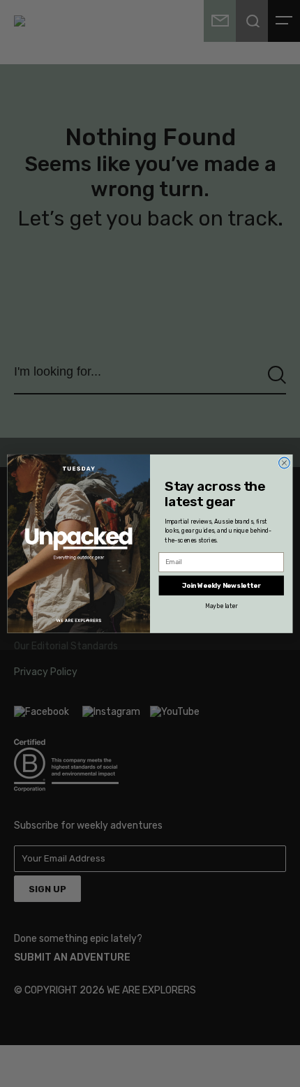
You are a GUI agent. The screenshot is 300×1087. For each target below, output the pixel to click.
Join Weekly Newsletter (221, 585)
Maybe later (221, 605)
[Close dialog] (284, 462)
